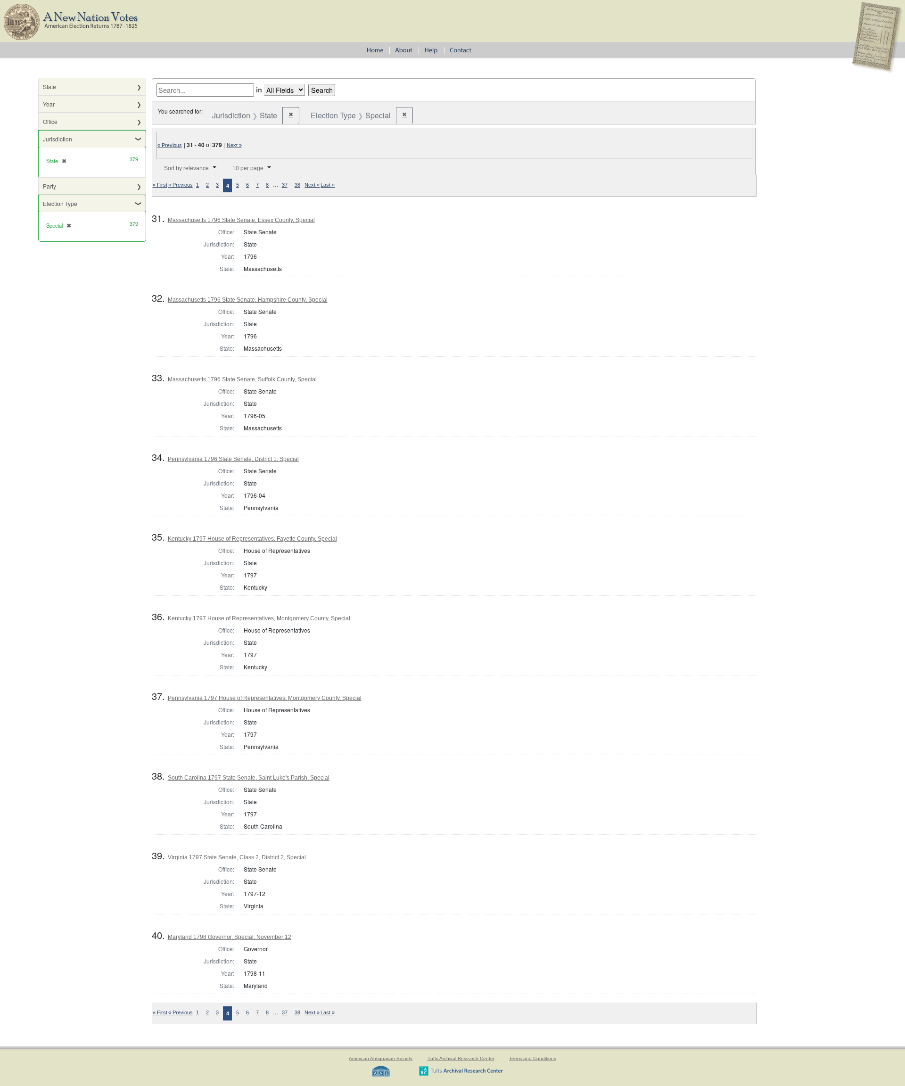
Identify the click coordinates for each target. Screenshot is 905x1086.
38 (297, 185)
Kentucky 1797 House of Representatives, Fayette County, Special (252, 538)
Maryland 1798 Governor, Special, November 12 (229, 937)
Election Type (60, 203)
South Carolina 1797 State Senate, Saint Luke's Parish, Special (248, 777)
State (49, 86)
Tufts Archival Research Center (461, 1058)
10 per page (247, 168)
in (259, 89)
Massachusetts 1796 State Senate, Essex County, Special (241, 220)
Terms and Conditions (532, 1058)
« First (160, 185)
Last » (328, 185)
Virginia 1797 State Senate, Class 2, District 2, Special (237, 857)
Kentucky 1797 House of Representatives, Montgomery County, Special (259, 618)
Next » (234, 145)
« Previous (169, 145)
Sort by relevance (186, 168)
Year (49, 104)
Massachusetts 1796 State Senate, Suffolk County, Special (242, 379)
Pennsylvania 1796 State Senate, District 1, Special (233, 459)
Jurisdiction (57, 139)
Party (49, 186)
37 (285, 185)
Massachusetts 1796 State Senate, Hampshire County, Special (248, 299)
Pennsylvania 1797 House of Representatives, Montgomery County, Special (265, 698)
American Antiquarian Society (380, 1058)
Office (50, 121)
